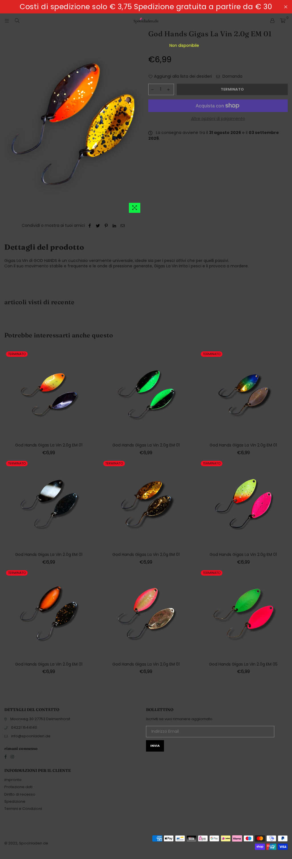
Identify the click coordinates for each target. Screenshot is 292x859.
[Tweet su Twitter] (98, 226)
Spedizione (14, 801)
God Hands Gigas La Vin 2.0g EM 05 (243, 664)
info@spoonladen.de (30, 736)
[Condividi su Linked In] (114, 226)
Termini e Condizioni (23, 808)
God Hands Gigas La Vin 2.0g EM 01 (48, 445)
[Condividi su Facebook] (90, 226)
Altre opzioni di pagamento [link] (218, 118)
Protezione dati (18, 787)
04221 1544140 (24, 727)
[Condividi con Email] (123, 226)
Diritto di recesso (19, 794)
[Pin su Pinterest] (106, 226)
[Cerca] (17, 20)
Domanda (231, 76)
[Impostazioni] (272, 20)
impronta (12, 779)
